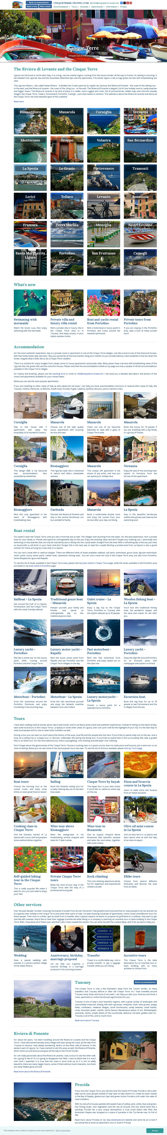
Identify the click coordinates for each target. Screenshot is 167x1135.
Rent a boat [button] (45, 6)
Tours (74, 6)
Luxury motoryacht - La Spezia (102, 698)
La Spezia (130, 510)
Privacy (123, 6)
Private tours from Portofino (137, 321)
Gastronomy (97, 6)
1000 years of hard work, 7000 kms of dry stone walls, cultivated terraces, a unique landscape (83, 55)
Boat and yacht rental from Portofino (102, 321)
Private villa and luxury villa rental (63, 321)
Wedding (20, 955)
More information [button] (63, 1130)
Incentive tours (135, 955)
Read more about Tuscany (87, 1020)
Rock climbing (97, 876)
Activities (84, 6)
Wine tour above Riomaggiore (62, 828)
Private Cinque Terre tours (65, 878)
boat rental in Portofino (40, 566)
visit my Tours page (133, 748)
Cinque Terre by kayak (103, 782)
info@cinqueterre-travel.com (105, 3)
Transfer (93, 955)
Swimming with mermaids (25, 321)
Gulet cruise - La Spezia (99, 601)
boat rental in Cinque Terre (95, 563)
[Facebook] (121, 3)
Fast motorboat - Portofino (99, 651)
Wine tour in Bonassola (96, 828)
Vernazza (130, 466)
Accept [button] (155, 1131)
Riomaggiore (59, 466)
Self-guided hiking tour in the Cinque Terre (27, 880)
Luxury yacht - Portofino (24, 651)
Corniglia (20, 422)
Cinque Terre (83, 48)
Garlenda (57, 510)
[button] (8, 36)
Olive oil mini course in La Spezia (139, 828)
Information (112, 6)
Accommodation (61, 6)
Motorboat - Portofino (29, 697)
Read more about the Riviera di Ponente (32, 1071)
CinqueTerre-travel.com (71, 3)
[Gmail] (130, 3)
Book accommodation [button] (39, 2)
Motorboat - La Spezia (66, 697)
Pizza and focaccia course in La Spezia (137, 783)
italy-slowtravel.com (115, 1119)
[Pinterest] (127, 3)
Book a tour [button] (32, 6)
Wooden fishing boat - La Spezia (139, 601)
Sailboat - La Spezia (28, 599)
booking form (58, 373)
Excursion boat (134, 697)
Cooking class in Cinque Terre (25, 828)
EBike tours (132, 876)
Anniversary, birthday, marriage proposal (66, 957)
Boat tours (21, 782)
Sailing (55, 782)
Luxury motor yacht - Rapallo (66, 651)
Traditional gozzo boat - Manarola (66, 601)
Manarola (57, 422)
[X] (124, 3)
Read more (19, 101)
